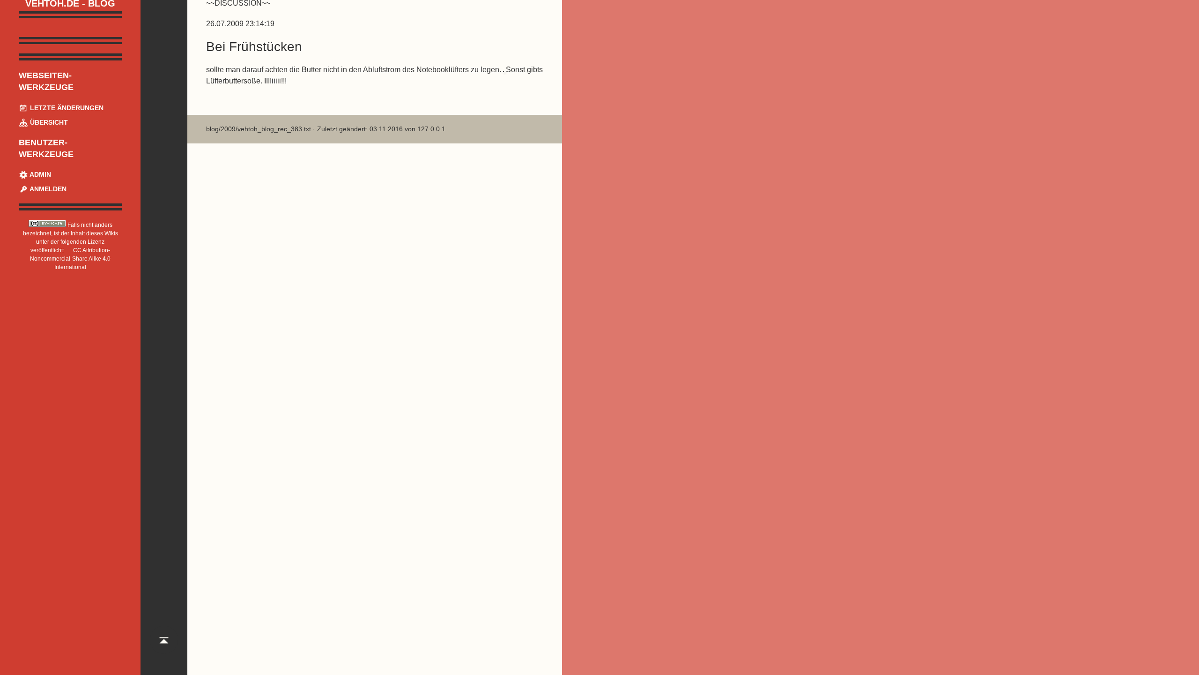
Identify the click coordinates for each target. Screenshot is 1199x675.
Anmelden (47, 189)
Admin (39, 174)
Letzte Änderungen (66, 108)
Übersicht (48, 122)
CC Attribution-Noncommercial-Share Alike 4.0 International (70, 258)
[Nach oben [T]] (164, 648)
